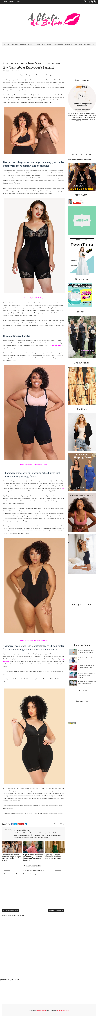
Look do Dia (40, 44)
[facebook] (88, 1)
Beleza (23, 44)
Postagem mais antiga (56, 910)
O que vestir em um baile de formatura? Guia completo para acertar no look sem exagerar (33, 857)
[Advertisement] (48, 55)
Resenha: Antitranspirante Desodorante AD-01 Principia (86, 675)
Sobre (18, 2)
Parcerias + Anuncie (73, 44)
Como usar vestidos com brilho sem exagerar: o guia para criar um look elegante (11, 857)
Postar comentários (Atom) (15, 915)
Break (13, 71)
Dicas (30, 44)
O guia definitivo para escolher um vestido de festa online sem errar (53, 856)
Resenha (14, 44)
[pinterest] (91, 1)
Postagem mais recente (10, 910)
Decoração (58, 44)
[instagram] (85, 1)
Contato (11, 2)
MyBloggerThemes (63, 1010)
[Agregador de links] (72, 723)
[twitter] (94, 1)
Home (5, 2)
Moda (49, 44)
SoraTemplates (41, 1010)
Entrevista (89, 44)
